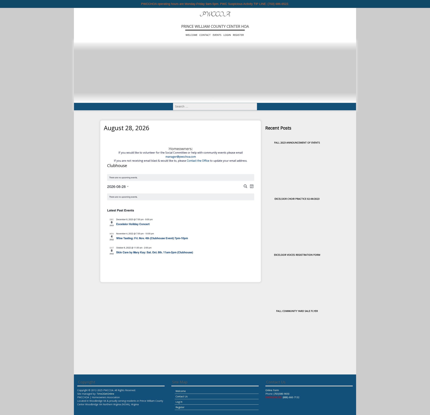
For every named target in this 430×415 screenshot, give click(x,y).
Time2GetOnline (105, 393)
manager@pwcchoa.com (180, 156)
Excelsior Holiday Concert (132, 224)
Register (238, 35)
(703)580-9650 (281, 393)
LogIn (227, 35)
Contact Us (182, 396)
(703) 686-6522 (278, 4)
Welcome (191, 35)
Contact (205, 35)
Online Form (272, 390)
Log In (179, 401)
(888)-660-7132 (291, 397)
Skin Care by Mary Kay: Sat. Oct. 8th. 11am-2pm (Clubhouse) (154, 252)
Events (217, 35)
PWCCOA (215, 14)
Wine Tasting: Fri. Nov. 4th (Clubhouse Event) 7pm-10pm (152, 238)
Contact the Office (198, 161)
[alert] (180, 177)
